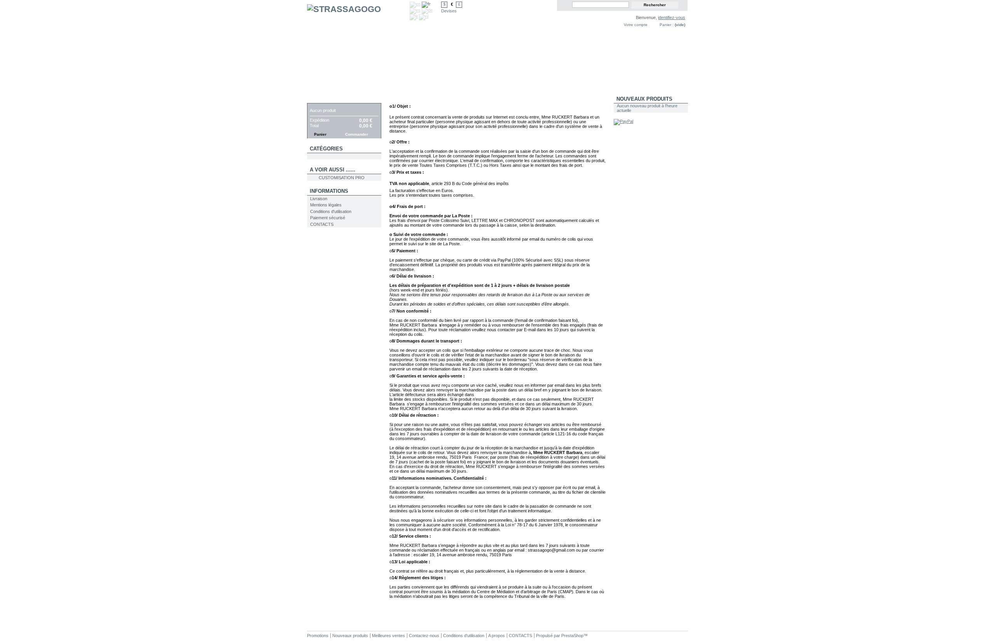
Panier (319, 99)
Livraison (318, 198)
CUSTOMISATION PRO (342, 177)
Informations (329, 191)
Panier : (667, 25)
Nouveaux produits (644, 99)
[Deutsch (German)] (427, 10)
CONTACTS (321, 224)
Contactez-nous (424, 635)
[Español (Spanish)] (415, 10)
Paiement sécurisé (327, 217)
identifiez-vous (671, 17)
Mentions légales (326, 205)
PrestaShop (572, 635)
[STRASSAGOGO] (358, 47)
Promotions (317, 635)
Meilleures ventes (388, 635)
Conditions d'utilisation (330, 211)
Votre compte (636, 25)
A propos (496, 635)
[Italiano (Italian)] (414, 16)
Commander (356, 134)
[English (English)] (415, 4)
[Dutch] (423, 16)
